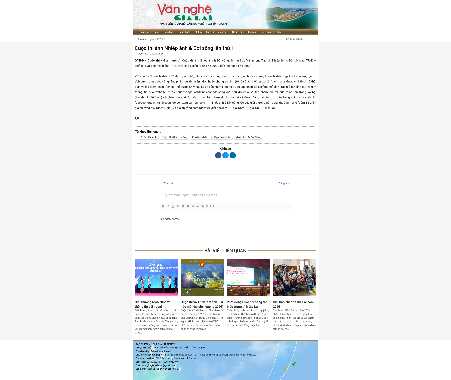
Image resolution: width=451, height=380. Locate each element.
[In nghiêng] (168, 206)
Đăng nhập (284, 183)
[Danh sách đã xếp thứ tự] (182, 206)
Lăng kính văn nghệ (149, 32)
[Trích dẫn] (192, 206)
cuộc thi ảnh (149, 137)
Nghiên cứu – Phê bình (244, 32)
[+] (212, 206)
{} (207, 206)
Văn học (169, 32)
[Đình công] (177, 206)
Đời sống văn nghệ (271, 32)
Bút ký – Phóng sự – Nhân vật (211, 32)
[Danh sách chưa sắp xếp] (187, 206)
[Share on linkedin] (233, 155)
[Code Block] (197, 206)
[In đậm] (163, 206)
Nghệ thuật (184, 32)
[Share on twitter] (225, 155)
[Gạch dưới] (173, 206)
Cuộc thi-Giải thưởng (174, 137)
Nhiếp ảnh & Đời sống (248, 137)
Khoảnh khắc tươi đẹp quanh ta (211, 137)
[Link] (202, 206)
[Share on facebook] (218, 155)
